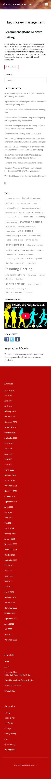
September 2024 (10, 502)
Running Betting (19, 269)
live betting (40, 217)
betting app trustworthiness (27, 203)
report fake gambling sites (15, 259)
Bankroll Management (31, 198)
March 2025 (9, 470)
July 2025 (8, 449)
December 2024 (10, 486)
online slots (12, 250)
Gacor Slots (28, 217)
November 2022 (10, 608)
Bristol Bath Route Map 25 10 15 (17, 675)
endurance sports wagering (31, 212)
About (6, 667)
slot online (9, 279)
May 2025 (8, 459)
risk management (34, 259)
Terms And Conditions (12, 686)
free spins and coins (13, 217)
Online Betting (25, 231)
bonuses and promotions (30, 208)
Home (6, 661)
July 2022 (8, 629)
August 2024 (9, 507)
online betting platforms (16, 236)
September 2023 (10, 560)
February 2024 (10, 534)
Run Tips (7, 729)
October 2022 (9, 613)
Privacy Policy (9, 691)
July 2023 (8, 571)
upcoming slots (22, 289)
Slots (6, 739)
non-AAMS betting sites (26, 226)
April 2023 (8, 587)
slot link (42, 275)
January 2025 (9, 480)
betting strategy (12, 208)
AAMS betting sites (12, 198)
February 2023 (10, 597)
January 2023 (9, 603)
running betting (10, 734)
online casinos (32, 240)
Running (9, 263)
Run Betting (8, 723)
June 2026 (8, 401)
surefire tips (10, 289)
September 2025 (10, 438)
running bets (31, 263)
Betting (7, 713)
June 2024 (8, 518)
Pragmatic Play (11, 254)
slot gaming (32, 275)
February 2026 (10, 412)
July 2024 (8, 512)
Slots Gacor (20, 279)
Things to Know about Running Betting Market (23, 163)
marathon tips (10, 226)
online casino (35, 236)
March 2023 (9, 592)
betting (10, 203)
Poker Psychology (28, 250)
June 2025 (8, 454)
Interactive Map (10, 672)
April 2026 (8, 406)
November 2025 (10, 427)
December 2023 (10, 544)
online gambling (15, 245)
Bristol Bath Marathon (28, 765)
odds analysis (10, 231)
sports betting (15, 283)
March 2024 (9, 528)
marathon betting (31, 222)
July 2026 (8, 396)
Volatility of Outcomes (14, 292)
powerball (40, 250)
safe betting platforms (15, 275)
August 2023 (9, 565)
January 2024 (9, 539)
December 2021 (10, 640)
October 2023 (9, 555)
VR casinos (28, 292)
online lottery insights (35, 245)
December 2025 (10, 422)
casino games (9, 718)
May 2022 (8, 635)
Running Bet (19, 263)
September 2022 (10, 619)
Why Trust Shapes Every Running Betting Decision (24, 176)
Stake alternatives (33, 284)
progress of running (26, 254)
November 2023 (10, 550)
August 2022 (9, 624)
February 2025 (10, 475)
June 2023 (8, 576)
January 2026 (9, 417)
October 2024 (9, 497)
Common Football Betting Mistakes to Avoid (22, 134)
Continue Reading (11, 67)
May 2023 (8, 581)
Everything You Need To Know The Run (19, 680)
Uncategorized (9, 750)
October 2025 (9, 433)
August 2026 (9, 390)
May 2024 (8, 523)
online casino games (14, 240)
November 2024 (10, 491)
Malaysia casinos (11, 222)
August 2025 (9, 443)
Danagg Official (11, 212)
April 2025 (8, 465)
